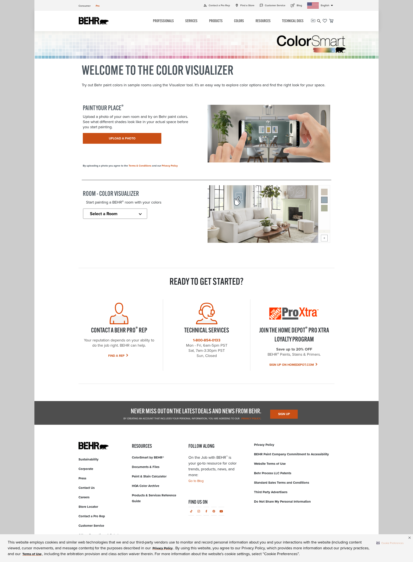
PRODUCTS (216, 21)
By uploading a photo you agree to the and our (130, 166)
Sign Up (284, 414)
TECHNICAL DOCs (293, 21)
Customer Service (272, 5)
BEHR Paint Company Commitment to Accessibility (291, 454)
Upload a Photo (122, 138)
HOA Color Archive (145, 485)
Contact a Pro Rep (216, 5)
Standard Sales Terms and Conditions (281, 482)
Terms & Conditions (140, 166)
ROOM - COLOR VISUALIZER (111, 194)
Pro (98, 6)
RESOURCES (263, 21)
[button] (390, 542)
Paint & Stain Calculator (149, 476)
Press (82, 478)
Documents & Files (145, 467)
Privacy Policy (170, 166)
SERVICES (191, 21)
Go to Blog (196, 481)
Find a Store (244, 5)
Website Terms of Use (270, 463)
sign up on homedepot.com (291, 365)
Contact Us (87, 487)
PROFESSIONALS (163, 21)
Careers (84, 497)
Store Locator (88, 506)
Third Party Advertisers (270, 492)
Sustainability (89, 459)
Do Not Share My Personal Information (282, 501)
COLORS (239, 21)
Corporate (86, 468)
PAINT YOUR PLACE (103, 108)
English (327, 5)
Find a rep (116, 356)
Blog (296, 5)
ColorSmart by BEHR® (148, 457)
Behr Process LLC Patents (272, 473)
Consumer (85, 6)
